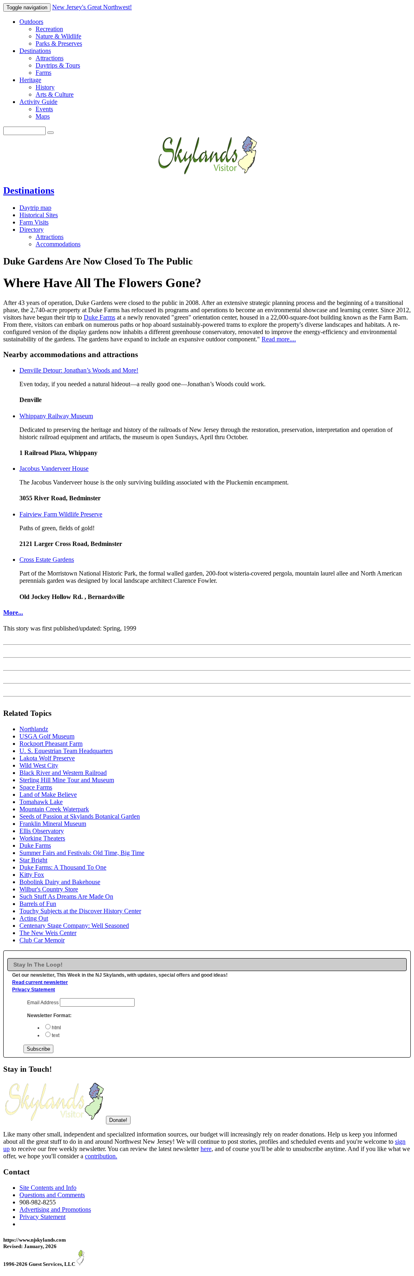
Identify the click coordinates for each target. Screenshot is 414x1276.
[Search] (50, 132)
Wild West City (38, 765)
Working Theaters (42, 838)
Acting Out (33, 918)
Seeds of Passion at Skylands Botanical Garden (79, 816)
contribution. (101, 1156)
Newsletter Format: (49, 1015)
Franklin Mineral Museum (52, 823)
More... (13, 612)
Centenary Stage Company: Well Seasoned (74, 925)
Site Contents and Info (47, 1187)
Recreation (49, 28)
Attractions (49, 58)
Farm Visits (34, 222)
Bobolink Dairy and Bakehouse (59, 881)
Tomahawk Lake (41, 801)
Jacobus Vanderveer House (54, 468)
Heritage (30, 79)
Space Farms (35, 787)
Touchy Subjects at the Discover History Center (80, 911)
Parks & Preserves (59, 43)
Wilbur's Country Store (48, 889)
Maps (43, 116)
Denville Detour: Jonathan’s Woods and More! (78, 370)
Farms (43, 72)
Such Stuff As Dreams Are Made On (66, 896)
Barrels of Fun (37, 903)
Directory (31, 229)
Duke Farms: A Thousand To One (62, 867)
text (55, 1035)
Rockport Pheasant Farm (50, 743)
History (45, 87)
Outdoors (31, 21)
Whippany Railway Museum (56, 416)
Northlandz (33, 729)
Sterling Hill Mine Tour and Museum (66, 780)
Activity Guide (38, 101)
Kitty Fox (31, 874)
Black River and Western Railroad (63, 772)
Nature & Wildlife (58, 36)
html (56, 1028)
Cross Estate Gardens (46, 559)
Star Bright (33, 860)
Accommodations (58, 244)
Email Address (43, 1002)
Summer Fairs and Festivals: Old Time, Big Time (81, 852)
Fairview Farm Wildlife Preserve (60, 514)
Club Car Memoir (42, 940)
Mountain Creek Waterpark (54, 809)
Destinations (35, 50)
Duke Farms (99, 317)
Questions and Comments (52, 1194)
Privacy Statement (33, 989)
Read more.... (279, 339)
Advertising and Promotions (55, 1209)
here (206, 1148)
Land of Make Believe (48, 794)
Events (44, 109)
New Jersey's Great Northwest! (92, 7)
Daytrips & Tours (58, 65)
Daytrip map (35, 207)
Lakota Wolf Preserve (47, 758)
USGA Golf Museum (46, 736)
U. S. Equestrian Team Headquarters (66, 750)
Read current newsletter (40, 982)
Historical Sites (38, 215)
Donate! (118, 1120)
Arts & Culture (55, 94)
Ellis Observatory (41, 830)
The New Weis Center (47, 932)
